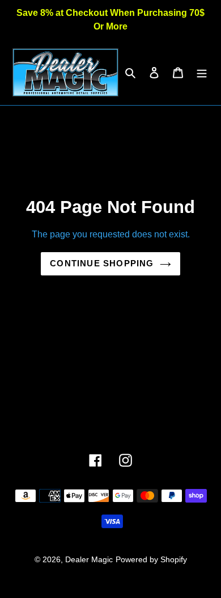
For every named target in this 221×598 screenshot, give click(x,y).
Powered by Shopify (151, 559)
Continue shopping (102, 263)
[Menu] (202, 73)
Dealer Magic (89, 559)
